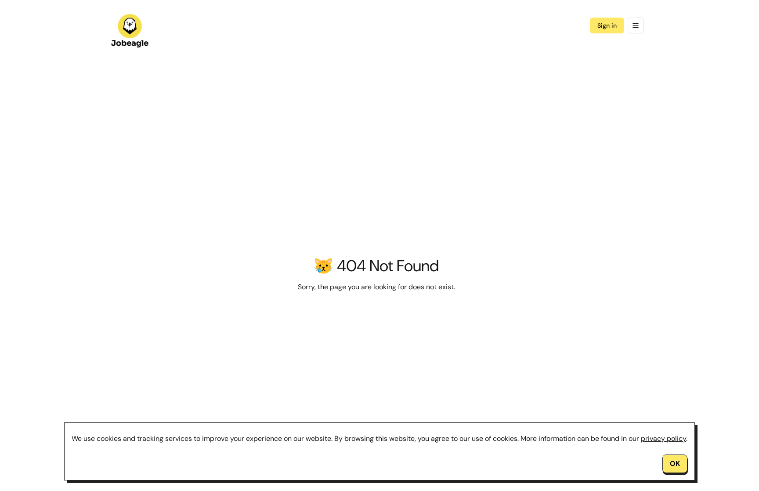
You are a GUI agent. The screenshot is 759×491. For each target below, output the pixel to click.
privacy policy (663, 438)
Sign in (607, 25)
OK (675, 463)
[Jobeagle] (130, 30)
